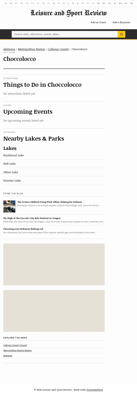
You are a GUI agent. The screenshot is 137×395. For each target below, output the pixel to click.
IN (73, 3)
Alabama (9, 49)
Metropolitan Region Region (17, 350)
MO (132, 3)
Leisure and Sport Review (68, 12)
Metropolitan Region (31, 49)
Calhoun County (58, 49)
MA (109, 3)
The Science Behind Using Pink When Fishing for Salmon (49, 202)
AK (11, 3)
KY (88, 3)
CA (27, 3)
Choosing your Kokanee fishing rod (23, 229)
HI (59, 3)
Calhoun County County (15, 345)
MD (104, 3)
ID (64, 3)
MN (120, 3)
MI (115, 3)
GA (53, 3)
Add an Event (98, 22)
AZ (16, 3)
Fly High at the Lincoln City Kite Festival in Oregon (31, 218)
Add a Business (121, 22)
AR (21, 3)
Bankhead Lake (13, 155)
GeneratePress (94, 389)
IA (78, 3)
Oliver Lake (10, 172)
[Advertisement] (54, 264)
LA (93, 3)
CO (32, 3)
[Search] (121, 34)
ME (98, 3)
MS (126, 3)
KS (82, 3)
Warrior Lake (12, 180)
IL (68, 3)
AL (6, 3)
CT (38, 3)
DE (43, 3)
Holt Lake (9, 163)
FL (49, 3)
